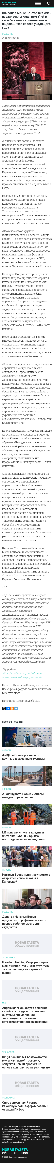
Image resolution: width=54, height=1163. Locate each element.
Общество (25, 4)
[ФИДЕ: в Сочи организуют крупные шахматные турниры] (27, 747)
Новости (7, 750)
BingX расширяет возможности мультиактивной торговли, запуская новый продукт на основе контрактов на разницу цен (27, 1062)
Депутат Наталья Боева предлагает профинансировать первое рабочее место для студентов (24, 922)
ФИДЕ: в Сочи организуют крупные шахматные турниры (23, 756)
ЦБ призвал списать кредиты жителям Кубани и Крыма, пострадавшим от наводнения (23, 836)
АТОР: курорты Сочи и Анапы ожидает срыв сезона (23, 795)
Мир (4, 1003)
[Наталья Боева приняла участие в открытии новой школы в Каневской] (27, 866)
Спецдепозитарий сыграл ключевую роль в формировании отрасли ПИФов (25, 1106)
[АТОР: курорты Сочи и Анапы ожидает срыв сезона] (27, 785)
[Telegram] (16, 708)
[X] (4, 708)
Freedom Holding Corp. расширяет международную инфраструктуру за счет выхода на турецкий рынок (26, 968)
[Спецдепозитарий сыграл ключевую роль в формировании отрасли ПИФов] (27, 1094)
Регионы (6, 870)
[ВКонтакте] (8, 708)
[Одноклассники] (12, 708)
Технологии (8, 1052)
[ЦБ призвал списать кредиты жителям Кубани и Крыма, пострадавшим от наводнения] (27, 824)
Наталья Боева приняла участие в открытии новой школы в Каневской (26, 878)
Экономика (8, 957)
